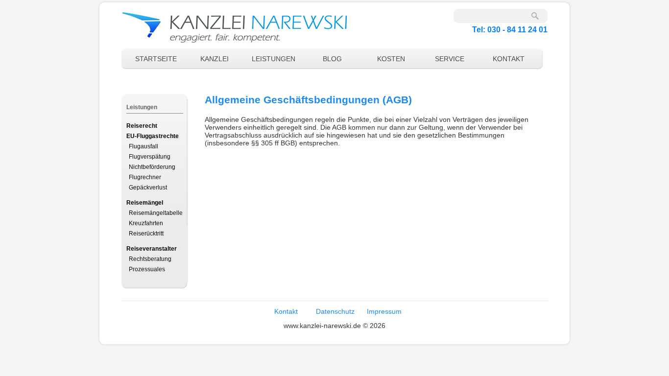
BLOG (332, 59)
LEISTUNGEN (273, 59)
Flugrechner (145, 177)
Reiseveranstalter (151, 248)
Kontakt (286, 311)
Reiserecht (141, 125)
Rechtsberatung (150, 259)
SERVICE (449, 59)
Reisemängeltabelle (156, 213)
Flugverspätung (149, 156)
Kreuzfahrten (146, 223)
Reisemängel (144, 202)
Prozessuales (147, 269)
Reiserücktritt (146, 233)
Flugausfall (143, 146)
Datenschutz (335, 311)
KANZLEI (214, 59)
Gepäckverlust (148, 187)
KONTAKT (509, 59)
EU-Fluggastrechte (152, 136)
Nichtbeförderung (152, 167)
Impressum (384, 311)
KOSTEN (391, 59)
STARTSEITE (156, 59)
